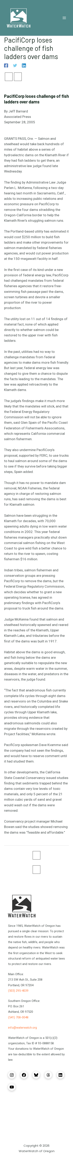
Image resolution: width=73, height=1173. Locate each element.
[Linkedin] (24, 65)
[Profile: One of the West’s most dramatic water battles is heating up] (9, 76)
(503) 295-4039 (18, 990)
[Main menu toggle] (64, 17)
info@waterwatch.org (22, 1027)
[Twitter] (15, 65)
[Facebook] (6, 65)
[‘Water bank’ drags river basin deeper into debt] (18, 76)
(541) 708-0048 (18, 1017)
